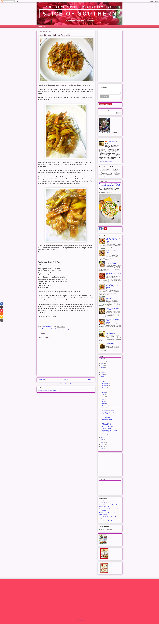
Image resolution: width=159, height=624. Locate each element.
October (104, 387)
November (105, 385)
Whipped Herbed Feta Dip (106, 521)
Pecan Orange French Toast (109, 407)
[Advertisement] (110, 56)
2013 (102, 442)
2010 (102, 449)
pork (59, 329)
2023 (102, 365)
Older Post (91, 379)
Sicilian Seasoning (111, 343)
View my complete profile (105, 161)
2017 (102, 379)
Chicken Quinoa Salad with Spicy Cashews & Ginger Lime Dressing (109, 184)
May (103, 399)
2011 (102, 446)
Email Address (103, 91)
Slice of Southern (112, 141)
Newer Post (41, 379)
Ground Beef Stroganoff (108, 410)
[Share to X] (61, 327)
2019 (102, 374)
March (104, 403)
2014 (102, 440)
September (105, 390)
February (104, 405)
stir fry (62, 329)
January (104, 434)
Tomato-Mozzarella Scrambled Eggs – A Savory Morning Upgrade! (113, 286)
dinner (56, 329)
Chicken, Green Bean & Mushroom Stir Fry (112, 332)
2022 (102, 367)
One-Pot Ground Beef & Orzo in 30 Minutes (112, 262)
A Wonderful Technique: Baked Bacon (108, 413)
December (105, 383)
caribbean (52, 329)
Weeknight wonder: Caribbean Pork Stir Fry (109, 420)
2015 (102, 437)
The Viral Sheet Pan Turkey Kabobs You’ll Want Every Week (113, 240)
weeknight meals (69, 329)
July (103, 394)
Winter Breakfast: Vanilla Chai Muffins (112, 309)
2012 (102, 444)
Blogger (82, 620)
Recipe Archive (41, 26)
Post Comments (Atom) (69, 383)
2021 (102, 370)
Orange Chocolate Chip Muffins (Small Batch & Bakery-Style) (109, 505)
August (104, 392)
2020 (102, 372)
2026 (102, 358)
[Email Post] (55, 326)
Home (66, 379)
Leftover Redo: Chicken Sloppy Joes (108, 416)
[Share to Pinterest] (64, 327)
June (103, 396)
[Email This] (58, 327)
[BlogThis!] (59, 327)
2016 (102, 381)
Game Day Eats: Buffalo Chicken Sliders (108, 427)
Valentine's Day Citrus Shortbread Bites (107, 424)
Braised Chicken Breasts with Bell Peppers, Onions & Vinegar (113, 321)
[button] (1, 303)
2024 (102, 363)
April (103, 401)
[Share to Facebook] (63, 327)
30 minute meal (45, 329)
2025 (102, 361)
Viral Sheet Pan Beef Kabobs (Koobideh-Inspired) (113, 274)
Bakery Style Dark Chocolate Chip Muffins (109, 431)
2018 (102, 376)
